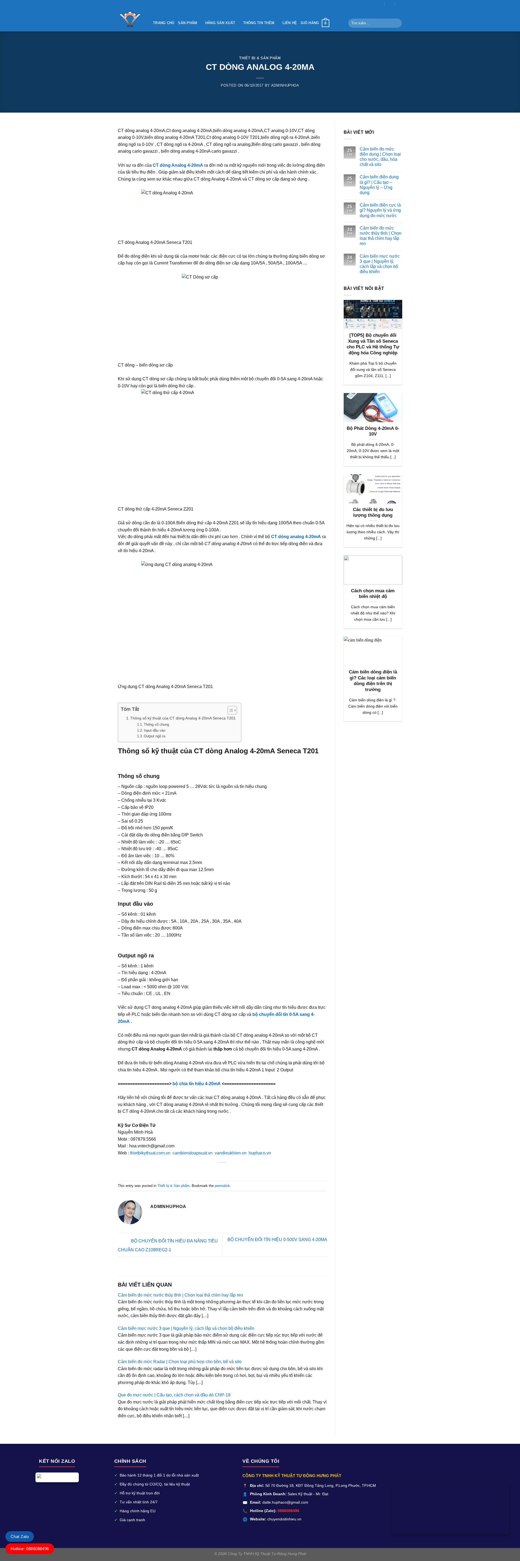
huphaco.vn (260, 1153)
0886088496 (288, 1511)
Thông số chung (156, 724)
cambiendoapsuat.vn (193, 1153)
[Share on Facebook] (199, 1171)
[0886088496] (400, 3)
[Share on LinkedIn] (232, 1171)
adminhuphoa (285, 85)
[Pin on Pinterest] (219, 1171)
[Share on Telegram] (245, 1171)
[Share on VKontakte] (225, 1171)
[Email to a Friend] (212, 1171)
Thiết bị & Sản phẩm (260, 58)
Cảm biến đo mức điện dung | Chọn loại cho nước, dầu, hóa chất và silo (380, 157)
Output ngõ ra (154, 736)
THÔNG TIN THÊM (259, 23)
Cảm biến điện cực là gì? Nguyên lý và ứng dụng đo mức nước (380, 210)
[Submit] (396, 23)
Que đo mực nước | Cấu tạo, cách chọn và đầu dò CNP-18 (174, 1395)
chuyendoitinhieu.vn (284, 1519)
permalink (222, 1186)
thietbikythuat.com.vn (150, 1153)
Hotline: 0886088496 (30, 1548)
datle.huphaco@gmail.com (285, 1502)
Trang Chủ (163, 23)
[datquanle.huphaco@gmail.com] (380, 3)
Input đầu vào (154, 730)
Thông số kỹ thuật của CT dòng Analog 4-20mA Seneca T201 (183, 718)
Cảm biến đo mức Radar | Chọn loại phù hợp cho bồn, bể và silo (180, 1361)
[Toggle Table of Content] (229, 710)
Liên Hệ (289, 23)
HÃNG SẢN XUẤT (220, 23)
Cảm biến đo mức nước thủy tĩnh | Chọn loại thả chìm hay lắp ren (180, 1295)
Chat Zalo (20, 1536)
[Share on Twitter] (206, 1171)
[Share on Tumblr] (239, 1171)
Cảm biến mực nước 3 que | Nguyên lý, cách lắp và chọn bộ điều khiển (186, 1328)
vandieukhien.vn (230, 1153)
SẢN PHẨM (187, 23)
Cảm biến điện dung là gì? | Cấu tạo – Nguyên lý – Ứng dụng (379, 185)
